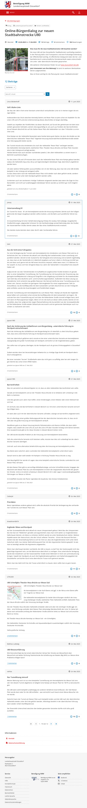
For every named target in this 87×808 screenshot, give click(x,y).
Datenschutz (9, 790)
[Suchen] (47, 94)
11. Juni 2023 (75, 102)
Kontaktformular (10, 784)
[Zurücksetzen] (44, 94)
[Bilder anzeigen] (14, 592)
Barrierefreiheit (9, 793)
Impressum (8, 787)
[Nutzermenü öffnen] (79, 12)
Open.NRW (44, 781)
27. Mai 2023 (75, 244)
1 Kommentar (12, 663)
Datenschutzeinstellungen (13, 802)
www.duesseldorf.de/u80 (70, 65)
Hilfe (6, 781)
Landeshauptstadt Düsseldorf (14, 761)
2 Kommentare (12, 636)
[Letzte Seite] (56, 724)
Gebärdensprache (10, 799)
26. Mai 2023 (75, 496)
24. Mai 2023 (75, 521)
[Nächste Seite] (51, 724)
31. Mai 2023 (75, 202)
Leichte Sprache (10, 796)
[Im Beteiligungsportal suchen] (73, 12)
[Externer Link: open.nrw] (35, 779)
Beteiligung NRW (21, 3)
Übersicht (8, 778)
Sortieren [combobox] (9, 87)
